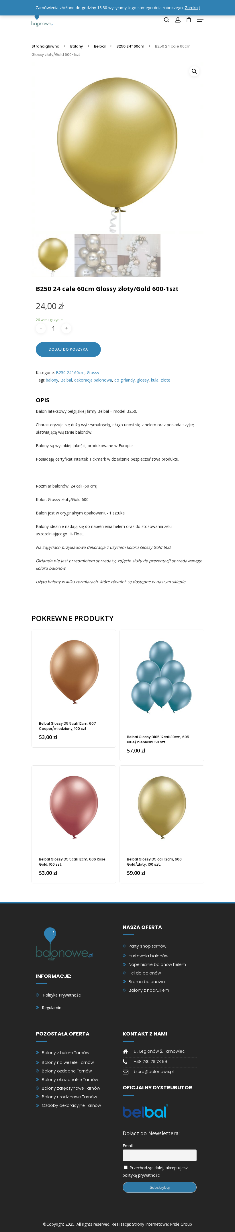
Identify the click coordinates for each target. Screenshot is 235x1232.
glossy (143, 380)
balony (52, 380)
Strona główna (45, 46)
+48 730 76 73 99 (150, 1061)
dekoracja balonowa (93, 380)
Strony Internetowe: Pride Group (162, 1224)
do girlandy (124, 380)
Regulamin (51, 1007)
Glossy (93, 372)
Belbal (99, 46)
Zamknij (192, 7)
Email (128, 1145)
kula (154, 380)
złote (165, 380)
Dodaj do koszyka (68, 349)
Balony (76, 46)
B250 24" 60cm (130, 46)
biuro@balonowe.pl (154, 1071)
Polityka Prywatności (62, 995)
